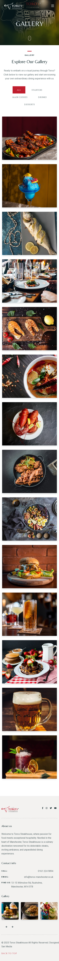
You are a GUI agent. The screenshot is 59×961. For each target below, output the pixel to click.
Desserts (29, 104)
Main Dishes (19, 97)
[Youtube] (55, 808)
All (19, 90)
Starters (37, 90)
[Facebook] (43, 808)
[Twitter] (51, 808)
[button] (6, 927)
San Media (6, 946)
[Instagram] (47, 808)
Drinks (42, 97)
